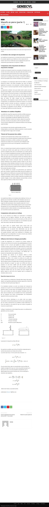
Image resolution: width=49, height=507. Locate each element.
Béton (22, 503)
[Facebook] (2, 27)
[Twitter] (5, 27)
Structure (6, 17)
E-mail (36, 67)
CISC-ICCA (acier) (37, 84)
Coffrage (37, 503)
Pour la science (37, 94)
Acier (18, 503)
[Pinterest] (8, 27)
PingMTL (36, 92)
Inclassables (43, 503)
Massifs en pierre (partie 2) (26, 414)
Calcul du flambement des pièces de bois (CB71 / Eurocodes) (8, 415)
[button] (47, 13)
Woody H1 (9, 392)
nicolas (3, 24)
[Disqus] (16, 448)
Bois (25, 503)
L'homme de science (38, 90)
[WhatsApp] (11, 27)
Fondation (33, 503)
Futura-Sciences (37, 88)
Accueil (2, 17)
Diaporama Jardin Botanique (40, 86)
